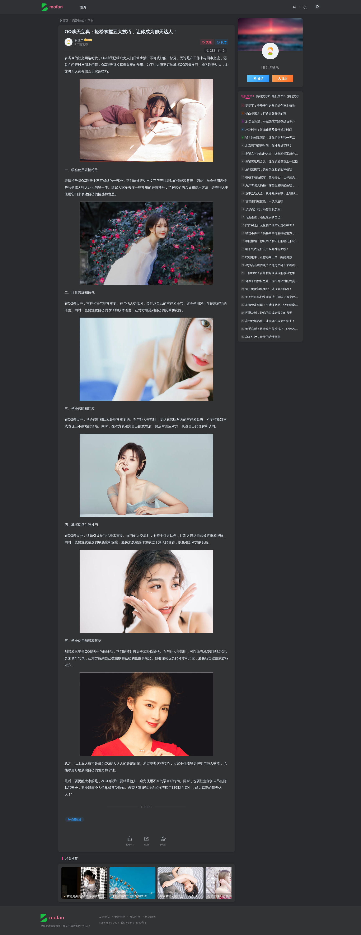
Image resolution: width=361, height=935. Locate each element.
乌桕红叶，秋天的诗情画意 (262, 337)
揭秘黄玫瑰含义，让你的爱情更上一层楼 (271, 161)
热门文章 (293, 96)
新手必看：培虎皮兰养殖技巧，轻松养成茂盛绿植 (277, 329)
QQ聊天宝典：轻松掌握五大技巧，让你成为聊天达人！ (121, 31)
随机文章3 (278, 96)
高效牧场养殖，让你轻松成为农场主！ (270, 321)
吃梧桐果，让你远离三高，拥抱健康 (268, 257)
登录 (260, 78)
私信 (223, 42)
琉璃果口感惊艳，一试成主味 (264, 201)
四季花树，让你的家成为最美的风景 (268, 313)
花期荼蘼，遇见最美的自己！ (264, 217)
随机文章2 (263, 96)
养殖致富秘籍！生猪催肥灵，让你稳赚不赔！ (274, 305)
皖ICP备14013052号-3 (133, 922)
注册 (284, 78)
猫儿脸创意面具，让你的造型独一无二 (270, 137)
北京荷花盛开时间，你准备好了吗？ (268, 145)
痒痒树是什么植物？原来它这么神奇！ (270, 225)
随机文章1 (247, 96)
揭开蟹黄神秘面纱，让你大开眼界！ (268, 289)
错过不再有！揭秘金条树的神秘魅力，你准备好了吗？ (280, 233)
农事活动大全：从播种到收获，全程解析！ (273, 193)
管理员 (79, 40)
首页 (83, 7)
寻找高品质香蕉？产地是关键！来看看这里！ (274, 265)
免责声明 (119, 917)
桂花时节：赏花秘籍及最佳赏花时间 (268, 129)
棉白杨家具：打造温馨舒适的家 (265, 113)
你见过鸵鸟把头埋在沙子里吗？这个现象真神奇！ (277, 297)
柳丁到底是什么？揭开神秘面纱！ (267, 249)
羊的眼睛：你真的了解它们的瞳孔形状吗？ (273, 241)
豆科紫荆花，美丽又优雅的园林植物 (268, 169)
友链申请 (104, 917)
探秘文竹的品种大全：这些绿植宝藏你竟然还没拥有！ (280, 153)
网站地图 (150, 917)
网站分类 (135, 917)
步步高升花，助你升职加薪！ (264, 209)
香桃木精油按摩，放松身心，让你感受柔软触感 (276, 177)
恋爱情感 (78, 20)
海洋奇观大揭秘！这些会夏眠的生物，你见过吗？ (277, 185)
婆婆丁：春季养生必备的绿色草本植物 (270, 105)
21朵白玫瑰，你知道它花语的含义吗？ (270, 121)
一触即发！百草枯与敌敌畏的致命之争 (270, 273)
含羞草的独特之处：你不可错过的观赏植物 (273, 281)
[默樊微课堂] (54, 917)
